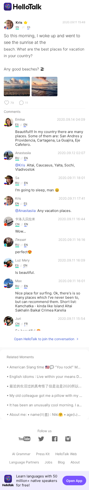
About (75, 462)
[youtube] (24, 438)
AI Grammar (21, 454)
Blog (61, 462)
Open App (74, 481)
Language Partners (24, 462)
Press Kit (43, 454)
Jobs (48, 462)
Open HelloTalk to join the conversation (44, 339)
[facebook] (54, 438)
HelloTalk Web (66, 454)
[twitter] (41, 438)
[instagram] (68, 438)
